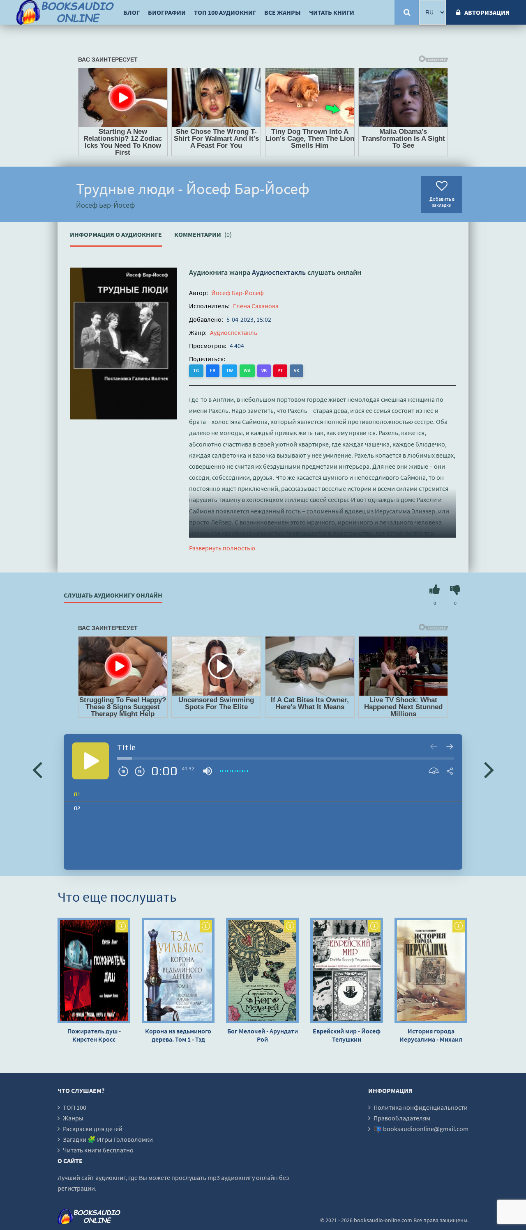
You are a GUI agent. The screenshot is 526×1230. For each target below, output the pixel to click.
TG (196, 370)
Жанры (73, 1118)
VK (296, 370)
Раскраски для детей (92, 1129)
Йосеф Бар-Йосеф (237, 293)
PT (280, 370)
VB (264, 370)
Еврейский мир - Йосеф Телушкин (347, 1035)
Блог (131, 12)
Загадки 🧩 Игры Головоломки (108, 1139)
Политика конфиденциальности (421, 1107)
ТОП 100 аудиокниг (225, 12)
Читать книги (331, 12)
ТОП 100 (74, 1107)
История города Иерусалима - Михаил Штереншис (430, 1035)
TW (229, 370)
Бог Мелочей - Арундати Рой (262, 1035)
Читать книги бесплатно (98, 1150)
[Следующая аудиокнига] (489, 769)
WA (247, 370)
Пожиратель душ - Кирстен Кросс (94, 1035)
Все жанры (282, 12)
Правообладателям (402, 1118)
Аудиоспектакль (279, 272)
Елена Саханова (256, 306)
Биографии (167, 12)
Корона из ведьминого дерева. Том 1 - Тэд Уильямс (178, 1035)
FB (212, 370)
